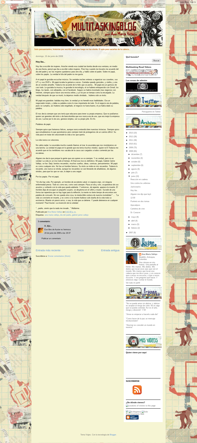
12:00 (133, 198)
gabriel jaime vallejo (80, 215)
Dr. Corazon (135, 212)
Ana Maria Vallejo (149, 254)
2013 (131, 133)
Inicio (81, 250)
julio (133, 173)
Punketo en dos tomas (140, 201)
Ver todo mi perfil (133, 283)
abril (133, 221)
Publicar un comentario (51, 238)
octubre (134, 162)
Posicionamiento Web (135, 414)
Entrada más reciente (48, 250)
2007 (131, 232)
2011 (131, 140)
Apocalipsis (135, 205)
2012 (131, 136)
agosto (134, 169)
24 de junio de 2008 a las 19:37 (57, 233)
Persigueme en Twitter (151, 112)
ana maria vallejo (52, 215)
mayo (133, 217)
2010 (131, 144)
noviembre (135, 158)
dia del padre (65, 215)
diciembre (135, 154)
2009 (131, 147)
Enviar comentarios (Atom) (59, 256)
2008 (131, 151)
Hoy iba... (135, 190)
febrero (134, 228)
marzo (134, 224)
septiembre (136, 165)
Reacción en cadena (139, 179)
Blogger (113, 435)
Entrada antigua (110, 250)
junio (133, 176)
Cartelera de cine (138, 209)
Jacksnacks (136, 187)
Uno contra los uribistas (140, 183)
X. (45, 226)
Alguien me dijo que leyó (141, 194)
